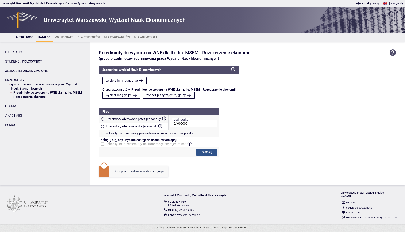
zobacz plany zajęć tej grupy (166, 95)
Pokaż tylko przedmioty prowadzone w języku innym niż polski (149, 133)
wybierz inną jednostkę (122, 80)
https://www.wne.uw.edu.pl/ (184, 215)
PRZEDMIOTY (14, 80)
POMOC (10, 125)
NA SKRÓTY (13, 52)
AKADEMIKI (13, 115)
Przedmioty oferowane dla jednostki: (131, 126)
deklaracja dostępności (359, 207)
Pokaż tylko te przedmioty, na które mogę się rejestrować (145, 144)
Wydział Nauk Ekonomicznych (140, 70)
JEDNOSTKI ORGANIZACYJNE (26, 71)
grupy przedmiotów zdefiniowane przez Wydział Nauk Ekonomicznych (44, 86)
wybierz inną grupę (119, 95)
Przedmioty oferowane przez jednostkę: (133, 119)
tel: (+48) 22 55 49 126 (181, 210)
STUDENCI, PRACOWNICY (23, 61)
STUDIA (10, 106)
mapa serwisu (354, 212)
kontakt (350, 202)
